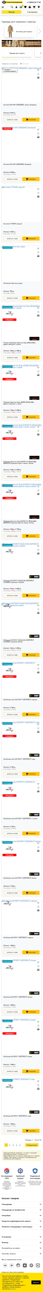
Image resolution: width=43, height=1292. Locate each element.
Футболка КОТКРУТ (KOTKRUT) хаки (17, 1116)
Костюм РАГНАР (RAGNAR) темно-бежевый (19, 105)
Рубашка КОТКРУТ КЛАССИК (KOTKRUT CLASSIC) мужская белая (18, 641)
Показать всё (32, 1145)
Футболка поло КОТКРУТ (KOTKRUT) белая (19, 878)
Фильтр (11, 12)
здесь (13, 1288)
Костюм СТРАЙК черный (12, 224)
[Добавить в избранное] (38, 70)
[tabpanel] (19, 31)
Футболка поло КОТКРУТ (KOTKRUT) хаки (19, 759)
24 (24, 63)
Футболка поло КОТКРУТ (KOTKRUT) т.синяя (20, 819)
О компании (6, 1237)
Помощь (5, 1242)
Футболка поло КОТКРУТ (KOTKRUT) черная (20, 700)
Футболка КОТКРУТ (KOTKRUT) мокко (17, 1057)
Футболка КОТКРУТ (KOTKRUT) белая (17, 997)
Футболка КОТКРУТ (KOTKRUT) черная (18, 938)
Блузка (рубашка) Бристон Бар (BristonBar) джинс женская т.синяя (19, 343)
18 (21, 63)
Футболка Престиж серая (12, 283)
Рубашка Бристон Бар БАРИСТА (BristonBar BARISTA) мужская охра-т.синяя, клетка (19, 462)
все (27, 63)
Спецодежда (7, 1204)
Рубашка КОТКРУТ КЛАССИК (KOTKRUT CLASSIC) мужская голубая (18, 581)
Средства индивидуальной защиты (16, 1221)
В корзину (32, 120)
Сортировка (32, 12)
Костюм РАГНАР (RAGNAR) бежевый (17, 164)
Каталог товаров (10, 1198)
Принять (36, 1282)
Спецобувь (6, 1215)
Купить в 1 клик (12, 120)
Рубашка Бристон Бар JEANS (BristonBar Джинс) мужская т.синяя (18, 403)
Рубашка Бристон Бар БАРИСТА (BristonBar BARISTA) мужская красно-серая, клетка (19, 522)
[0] (20, 7)
